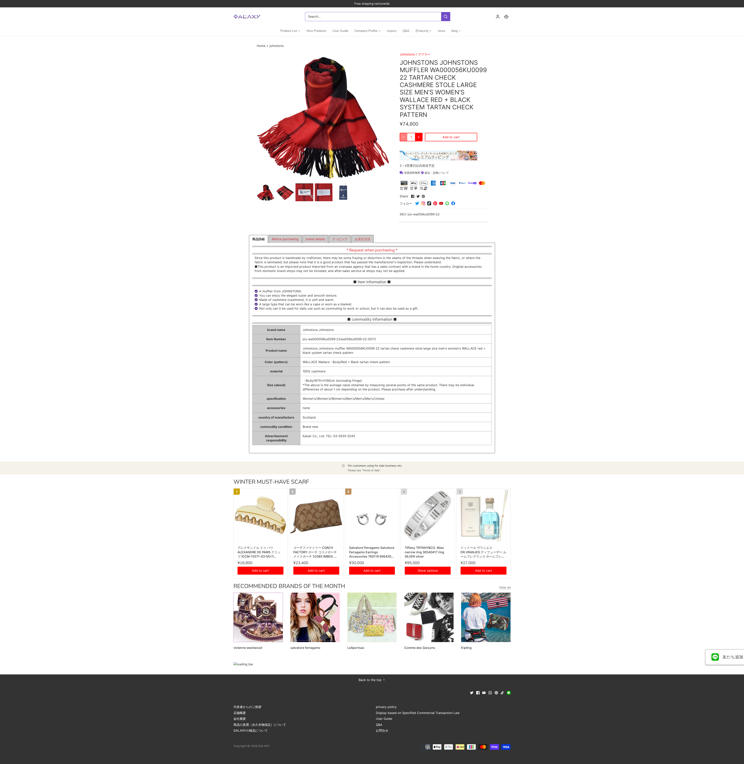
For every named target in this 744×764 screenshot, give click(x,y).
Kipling (466, 648)
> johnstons (275, 46)
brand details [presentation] (315, 239)
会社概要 (239, 719)
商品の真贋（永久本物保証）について (259, 725)
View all (505, 587)
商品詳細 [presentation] (258, 239)
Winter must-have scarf (271, 482)
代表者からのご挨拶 (247, 707)
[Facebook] (478, 692)
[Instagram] (490, 692)
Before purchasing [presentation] (285, 239)
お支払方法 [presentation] (362, 239)
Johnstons (407, 54)
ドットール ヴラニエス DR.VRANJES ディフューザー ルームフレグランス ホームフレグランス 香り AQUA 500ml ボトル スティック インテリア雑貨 (483, 552)
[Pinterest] (496, 692)
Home (261, 46)
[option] (266, 192)
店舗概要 (239, 713)
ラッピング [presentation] (340, 239)
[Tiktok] (502, 692)
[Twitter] (471, 692)
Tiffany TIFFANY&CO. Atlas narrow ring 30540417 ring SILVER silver (424, 552)
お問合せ (382, 730)
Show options (428, 570)
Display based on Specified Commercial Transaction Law (418, 713)
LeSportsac (355, 648)
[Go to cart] (506, 16)
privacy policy (386, 707)
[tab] (258, 239)
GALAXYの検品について (250, 730)
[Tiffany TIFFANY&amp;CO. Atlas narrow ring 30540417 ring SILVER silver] (428, 515)
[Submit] (445, 16)
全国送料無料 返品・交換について (426, 172)
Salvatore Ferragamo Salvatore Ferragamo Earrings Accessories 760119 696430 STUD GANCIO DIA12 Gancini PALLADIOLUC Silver (371, 552)
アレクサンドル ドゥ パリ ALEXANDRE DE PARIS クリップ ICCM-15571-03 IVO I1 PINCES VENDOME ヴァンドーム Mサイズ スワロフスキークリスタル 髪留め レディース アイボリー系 (260, 552)
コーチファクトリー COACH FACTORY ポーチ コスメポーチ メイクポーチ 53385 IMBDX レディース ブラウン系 (315, 552)
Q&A (379, 725)
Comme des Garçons (419, 648)
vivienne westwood (247, 648)
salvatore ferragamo (305, 648)
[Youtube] (484, 692)
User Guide (384, 719)
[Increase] (418, 137)
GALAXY (264, 746)
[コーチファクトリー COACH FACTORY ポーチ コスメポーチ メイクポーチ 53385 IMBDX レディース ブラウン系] (316, 515)
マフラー (424, 54)
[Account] (497, 16)
